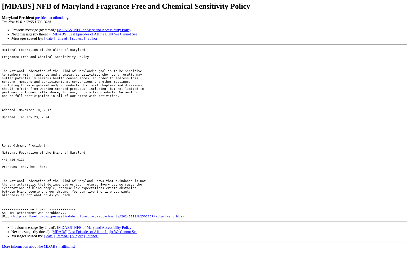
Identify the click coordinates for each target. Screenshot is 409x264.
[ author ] (92, 38)
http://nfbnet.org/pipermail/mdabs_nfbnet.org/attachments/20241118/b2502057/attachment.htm (97, 216)
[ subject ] (77, 38)
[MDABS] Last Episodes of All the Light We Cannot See (94, 34)
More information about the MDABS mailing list (38, 246)
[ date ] (49, 38)
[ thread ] (62, 38)
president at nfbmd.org (52, 18)
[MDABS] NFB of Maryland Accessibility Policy (94, 30)
